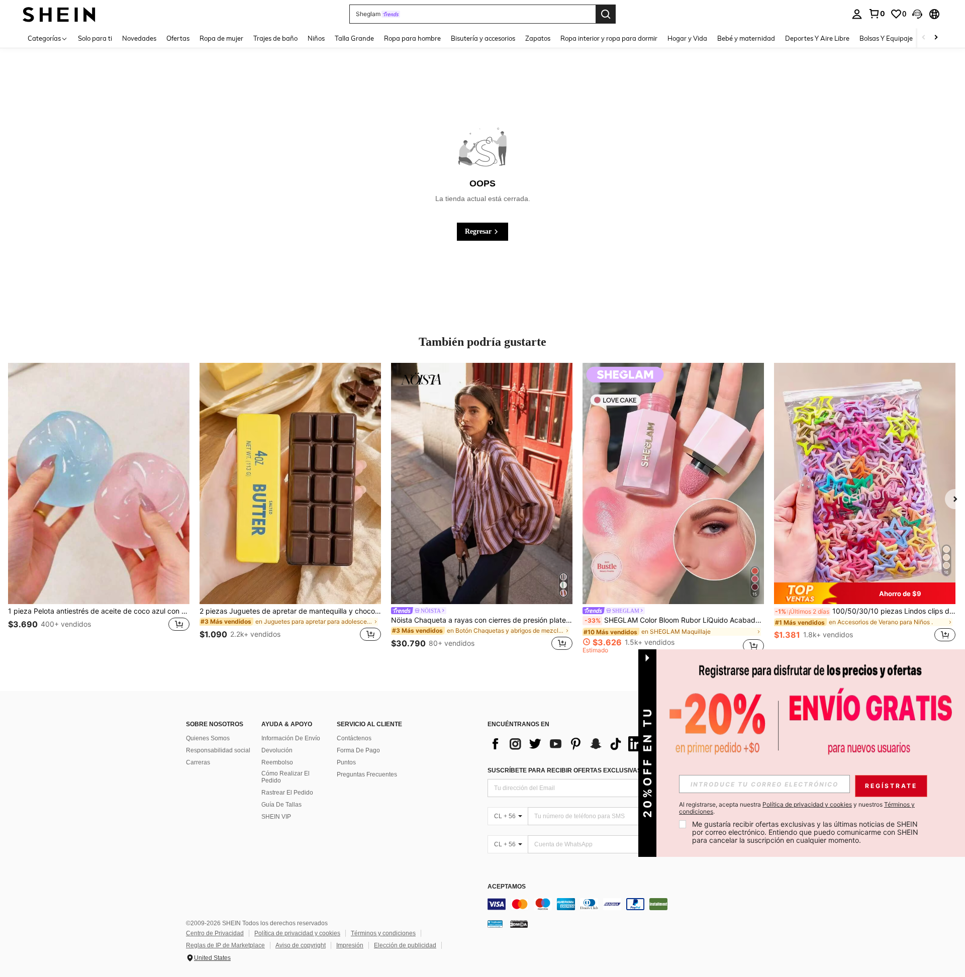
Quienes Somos (208, 738)
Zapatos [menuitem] (537, 38)
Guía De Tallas (281, 804)
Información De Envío (290, 738)
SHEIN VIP (276, 816)
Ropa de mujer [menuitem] (221, 38)
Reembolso (277, 762)
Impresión (349, 945)
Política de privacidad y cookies (297, 933)
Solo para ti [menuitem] (95, 38)
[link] (876, 14)
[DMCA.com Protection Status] (519, 923)
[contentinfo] (638, 904)
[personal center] (857, 14)
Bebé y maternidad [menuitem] (746, 38)
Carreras (198, 762)
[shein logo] (59, 14)
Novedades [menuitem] (139, 38)
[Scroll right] (935, 38)
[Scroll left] (923, 38)
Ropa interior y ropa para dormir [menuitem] (608, 38)
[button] (917, 14)
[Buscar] (606, 14)
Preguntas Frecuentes (367, 774)
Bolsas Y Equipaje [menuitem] (886, 38)
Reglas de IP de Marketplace (225, 945)
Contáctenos (354, 738)
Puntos (346, 762)
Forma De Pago (358, 750)
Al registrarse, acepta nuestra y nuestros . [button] (797, 808)
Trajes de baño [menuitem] (275, 38)
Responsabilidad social (218, 750)
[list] (568, 743)
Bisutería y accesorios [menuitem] (483, 38)
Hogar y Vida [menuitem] (687, 38)
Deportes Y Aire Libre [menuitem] (817, 38)
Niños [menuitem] (316, 38)
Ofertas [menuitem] (177, 38)
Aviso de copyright (300, 945)
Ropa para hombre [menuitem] (412, 38)
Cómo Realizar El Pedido (285, 777)
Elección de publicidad (405, 945)
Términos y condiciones (383, 933)
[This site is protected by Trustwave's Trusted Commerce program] (495, 923)
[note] (864, 593)
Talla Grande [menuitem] (354, 38)
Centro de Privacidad (215, 933)
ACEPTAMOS (507, 887)
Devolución (277, 750)
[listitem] (98, 508)
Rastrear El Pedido (287, 792)
